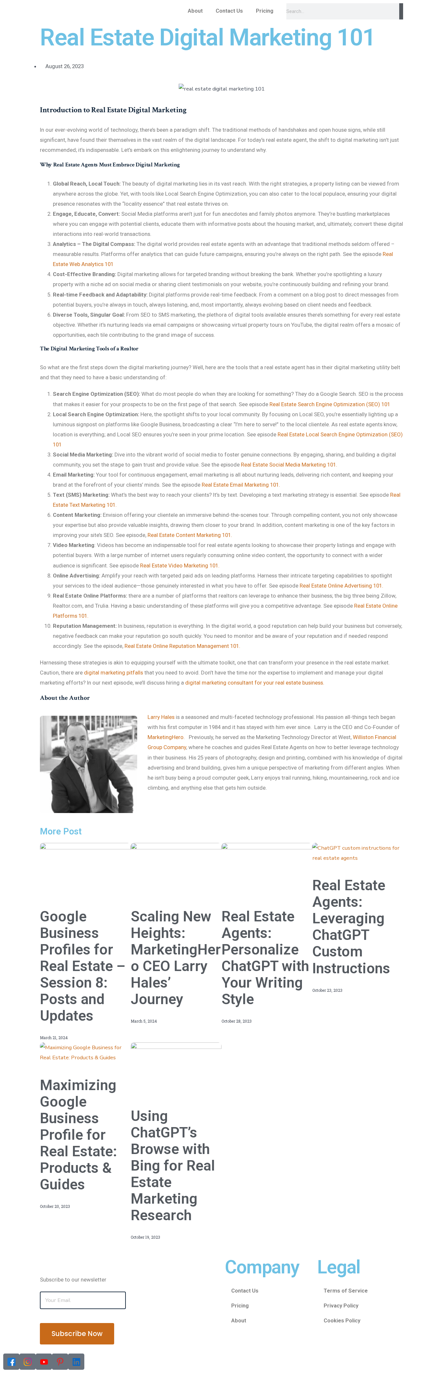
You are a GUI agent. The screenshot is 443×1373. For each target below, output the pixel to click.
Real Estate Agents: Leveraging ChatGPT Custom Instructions (351, 927)
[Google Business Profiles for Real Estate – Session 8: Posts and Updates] (85, 868)
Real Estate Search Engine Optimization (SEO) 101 (329, 404)
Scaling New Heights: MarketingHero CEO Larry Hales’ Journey (176, 958)
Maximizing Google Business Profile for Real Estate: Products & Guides (78, 1135)
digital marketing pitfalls (113, 672)
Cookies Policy (342, 1320)
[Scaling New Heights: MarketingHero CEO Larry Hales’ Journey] (176, 868)
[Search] (401, 11)
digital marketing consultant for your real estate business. (254, 682)
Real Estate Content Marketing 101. (190, 535)
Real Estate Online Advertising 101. (341, 585)
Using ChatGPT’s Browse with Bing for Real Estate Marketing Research (173, 1166)
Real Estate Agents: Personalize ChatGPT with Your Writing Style (265, 958)
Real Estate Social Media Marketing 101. (289, 464)
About (195, 10)
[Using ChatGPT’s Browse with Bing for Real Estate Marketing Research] (176, 1067)
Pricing (264, 10)
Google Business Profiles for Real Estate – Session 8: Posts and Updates (83, 966)
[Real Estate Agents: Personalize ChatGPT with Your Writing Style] (267, 868)
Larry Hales (161, 717)
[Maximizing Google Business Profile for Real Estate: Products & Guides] (85, 1052)
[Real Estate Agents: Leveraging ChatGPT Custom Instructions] (357, 852)
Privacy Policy (341, 1305)
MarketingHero (166, 737)
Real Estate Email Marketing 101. (240, 484)
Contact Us (229, 10)
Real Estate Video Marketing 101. (180, 565)
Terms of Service (346, 1290)
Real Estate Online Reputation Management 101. (182, 646)
